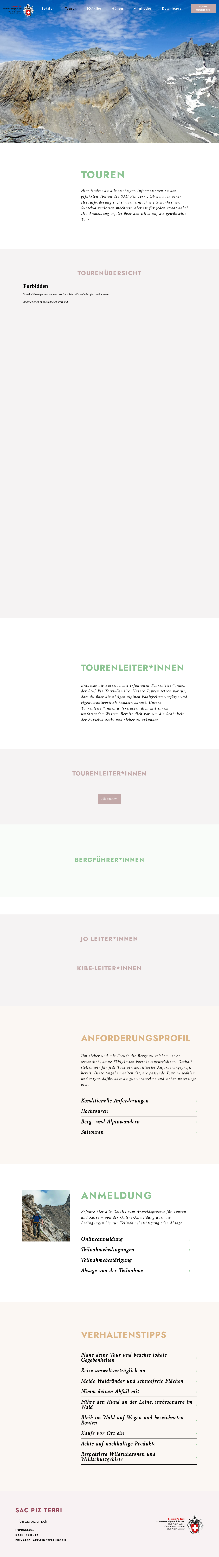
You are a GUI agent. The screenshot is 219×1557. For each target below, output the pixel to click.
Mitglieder (142, 8)
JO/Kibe (94, 8)
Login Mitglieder (203, 8)
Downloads (171, 8)
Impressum (24, 1530)
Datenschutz (26, 1535)
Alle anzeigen (110, 798)
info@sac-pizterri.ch (31, 1521)
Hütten (117, 8)
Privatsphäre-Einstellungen (40, 1540)
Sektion (48, 8)
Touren (71, 8)
